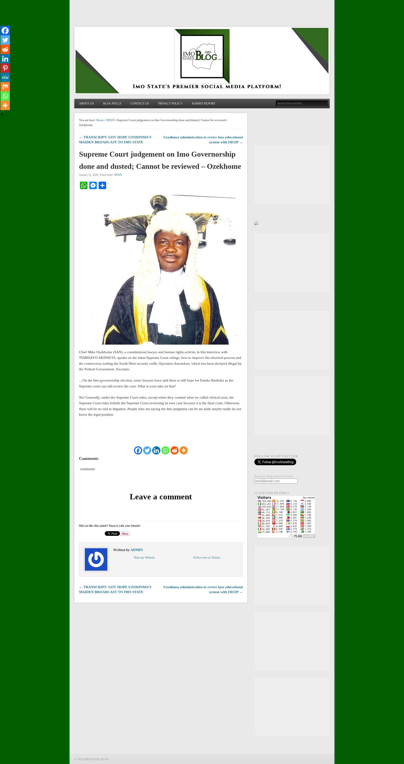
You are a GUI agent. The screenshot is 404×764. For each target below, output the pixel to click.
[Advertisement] (292, 174)
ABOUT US (86, 103)
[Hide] (2, 114)
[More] (184, 450)
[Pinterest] (5, 68)
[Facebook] (138, 450)
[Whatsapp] (165, 450)
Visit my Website (144, 557)
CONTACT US (139, 103)
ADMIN (136, 550)
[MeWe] (5, 77)
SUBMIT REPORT (203, 103)
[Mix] (5, 86)
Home (100, 120)
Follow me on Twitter (206, 557)
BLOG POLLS (112, 103)
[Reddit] (174, 450)
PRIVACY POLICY (170, 103)
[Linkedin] (156, 450)
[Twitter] (147, 450)
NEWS (110, 120)
